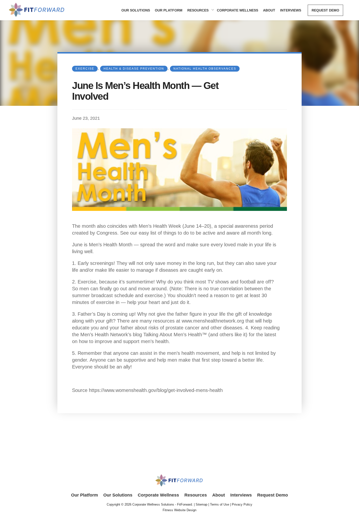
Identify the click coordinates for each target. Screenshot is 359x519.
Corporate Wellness (237, 10)
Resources (198, 10)
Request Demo (325, 10)
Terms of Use (219, 504)
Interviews (290, 10)
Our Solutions (135, 10)
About (269, 10)
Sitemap (201, 504)
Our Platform (168, 10)
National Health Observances (204, 68)
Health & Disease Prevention (134, 68)
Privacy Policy (242, 504)
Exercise (84, 68)
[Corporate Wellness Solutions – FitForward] (37, 18)
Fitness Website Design (179, 510)
